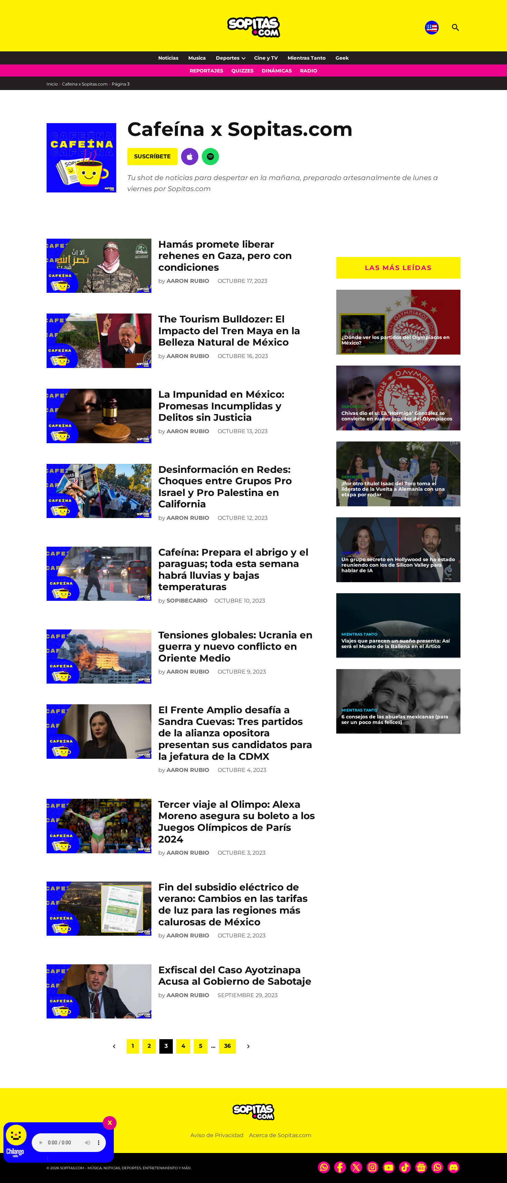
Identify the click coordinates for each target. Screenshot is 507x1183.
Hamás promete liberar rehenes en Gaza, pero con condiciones (225, 255)
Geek (342, 58)
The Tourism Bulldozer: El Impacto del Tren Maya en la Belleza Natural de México (229, 330)
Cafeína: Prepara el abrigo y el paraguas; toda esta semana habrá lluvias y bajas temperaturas (233, 569)
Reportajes (206, 71)
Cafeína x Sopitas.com (85, 84)
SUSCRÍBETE (152, 156)
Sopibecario (187, 600)
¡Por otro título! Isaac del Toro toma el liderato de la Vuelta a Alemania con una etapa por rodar (393, 489)
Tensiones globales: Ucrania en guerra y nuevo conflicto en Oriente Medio (235, 646)
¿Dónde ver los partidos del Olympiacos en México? (395, 340)
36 (227, 1046)
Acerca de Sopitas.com (280, 1135)
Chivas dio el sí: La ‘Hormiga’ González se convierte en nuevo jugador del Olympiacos (396, 416)
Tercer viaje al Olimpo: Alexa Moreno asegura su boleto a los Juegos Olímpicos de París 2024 (236, 821)
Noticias (168, 58)
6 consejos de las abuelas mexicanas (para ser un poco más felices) (394, 719)
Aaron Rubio (188, 281)
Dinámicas (277, 71)
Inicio (52, 84)
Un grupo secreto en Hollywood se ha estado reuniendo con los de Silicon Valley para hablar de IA (398, 565)
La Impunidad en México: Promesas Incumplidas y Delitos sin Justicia (221, 405)
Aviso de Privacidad (216, 1135)
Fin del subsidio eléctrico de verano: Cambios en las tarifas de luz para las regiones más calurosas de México (233, 904)
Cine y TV (266, 58)
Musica (197, 58)
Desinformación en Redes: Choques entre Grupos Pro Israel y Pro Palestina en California (225, 487)
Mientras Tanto (307, 58)
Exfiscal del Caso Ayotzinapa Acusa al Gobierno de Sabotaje (234, 975)
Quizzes (242, 71)
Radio (308, 71)
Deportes (227, 58)
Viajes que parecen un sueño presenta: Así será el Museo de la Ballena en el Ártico (395, 643)
